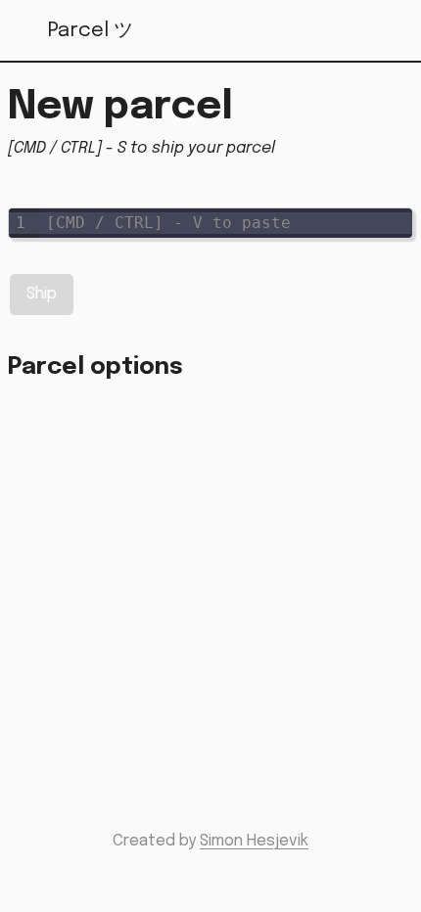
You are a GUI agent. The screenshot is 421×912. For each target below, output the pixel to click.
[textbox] (226, 223)
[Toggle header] (393, 31)
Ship (41, 294)
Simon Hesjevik (254, 841)
